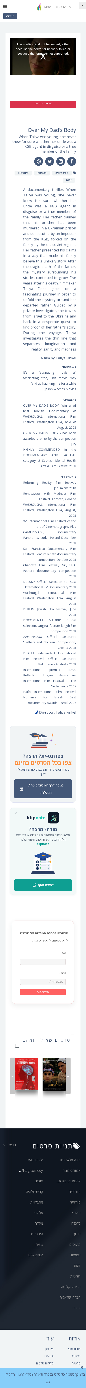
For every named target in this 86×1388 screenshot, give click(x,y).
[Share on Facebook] (71, 161)
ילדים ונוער (35, 1159)
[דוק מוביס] (55, 6)
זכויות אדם (35, 1255)
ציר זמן (49, 1349)
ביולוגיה (75, 1202)
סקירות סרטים (45, 1363)
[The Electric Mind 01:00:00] (26, 1074)
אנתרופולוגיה (71, 1170)
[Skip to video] (82, 5)
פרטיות (76, 1363)
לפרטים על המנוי (43, 103)
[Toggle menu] (5, 6)
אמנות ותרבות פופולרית (64, 1181)
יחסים (39, 1181)
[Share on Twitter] (49, 161)
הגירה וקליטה (70, 1286)
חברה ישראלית (70, 1297)
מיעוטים (74, 1244)
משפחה (75, 1255)
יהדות (76, 1307)
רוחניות (75, 1276)
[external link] (36, 712)
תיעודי (76, 1212)
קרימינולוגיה (34, 1191)
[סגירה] (16, 813)
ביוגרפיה (74, 1191)
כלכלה (75, 1223)
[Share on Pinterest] (38, 161)
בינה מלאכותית (70, 1159)
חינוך (76, 1233)
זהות (77, 1265)
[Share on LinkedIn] (60, 161)
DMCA (49, 1356)
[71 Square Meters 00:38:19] (54, 1074)
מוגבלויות (36, 1202)
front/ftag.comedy (28, 1170)
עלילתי (38, 1212)
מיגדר (39, 1223)
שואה (39, 1244)
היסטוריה (36, 1233)
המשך (11, 1144)
